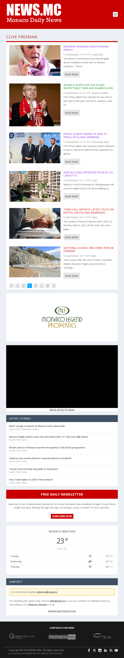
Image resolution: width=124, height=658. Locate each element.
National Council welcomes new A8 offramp (88, 249)
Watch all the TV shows (62, 409)
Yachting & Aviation (30, 429)
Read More (71, 74)
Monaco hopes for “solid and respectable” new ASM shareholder (88, 86)
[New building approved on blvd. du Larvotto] (34, 186)
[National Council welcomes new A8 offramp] (34, 261)
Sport (24, 440)
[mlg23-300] (62, 339)
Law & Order (97, 54)
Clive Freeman (72, 54)
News (106, 142)
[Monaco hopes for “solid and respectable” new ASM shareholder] (34, 104)
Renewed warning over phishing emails (86, 48)
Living (94, 180)
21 (48, 285)
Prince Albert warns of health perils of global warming (85, 135)
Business (96, 93)
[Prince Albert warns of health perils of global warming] (34, 148)
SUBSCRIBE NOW (62, 516)
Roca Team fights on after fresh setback (31, 479)
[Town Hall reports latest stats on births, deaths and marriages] (34, 223)
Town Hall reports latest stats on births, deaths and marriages (89, 211)
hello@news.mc (58, 600)
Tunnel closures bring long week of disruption (33, 469)
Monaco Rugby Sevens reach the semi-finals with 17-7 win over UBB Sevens (48, 436)
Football (104, 93)
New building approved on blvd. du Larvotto (88, 174)
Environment (97, 142)
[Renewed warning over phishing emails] (34, 60)
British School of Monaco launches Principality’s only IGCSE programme (47, 447)
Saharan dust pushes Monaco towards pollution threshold (40, 458)
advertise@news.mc (47, 592)
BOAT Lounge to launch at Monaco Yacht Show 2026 (37, 426)
